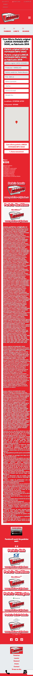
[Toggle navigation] (29, 17)
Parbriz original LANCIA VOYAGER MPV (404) (16, 50)
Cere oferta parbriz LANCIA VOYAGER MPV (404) (16, 146)
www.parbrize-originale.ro (15, 227)
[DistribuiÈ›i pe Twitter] (6, 162)
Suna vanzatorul (17, 152)
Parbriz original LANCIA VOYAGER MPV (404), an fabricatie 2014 (16, 57)
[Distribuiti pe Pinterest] (8, 162)
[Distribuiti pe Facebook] (4, 162)
